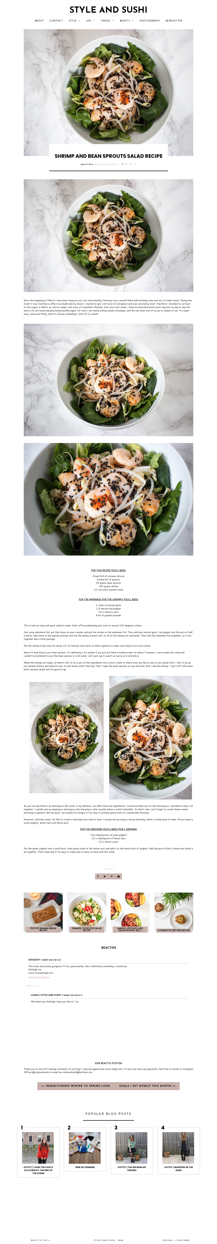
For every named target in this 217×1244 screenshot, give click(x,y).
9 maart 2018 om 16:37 (72, 995)
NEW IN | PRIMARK (85, 1167)
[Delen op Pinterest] (111, 876)
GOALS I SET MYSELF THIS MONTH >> (147, 1086)
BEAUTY (125, 20)
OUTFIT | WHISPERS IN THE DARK (178, 1169)
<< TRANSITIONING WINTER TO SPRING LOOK (76, 1086)
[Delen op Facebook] (98, 876)
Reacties (35, 986)
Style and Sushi (108, 10)
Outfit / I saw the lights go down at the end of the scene (38, 1170)
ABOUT (39, 20)
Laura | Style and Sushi (105, 164)
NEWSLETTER (174, 20)
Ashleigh (34, 960)
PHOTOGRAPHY (150, 20)
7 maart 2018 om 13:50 (51, 960)
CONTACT (56, 20)
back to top (40, 1240)
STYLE (73, 20)
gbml (186, 1240)
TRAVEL (105, 20)
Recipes (108, 869)
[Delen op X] (104, 876)
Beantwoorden (39, 978)
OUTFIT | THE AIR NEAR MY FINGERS (132, 1169)
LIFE (88, 20)
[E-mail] (118, 876)
